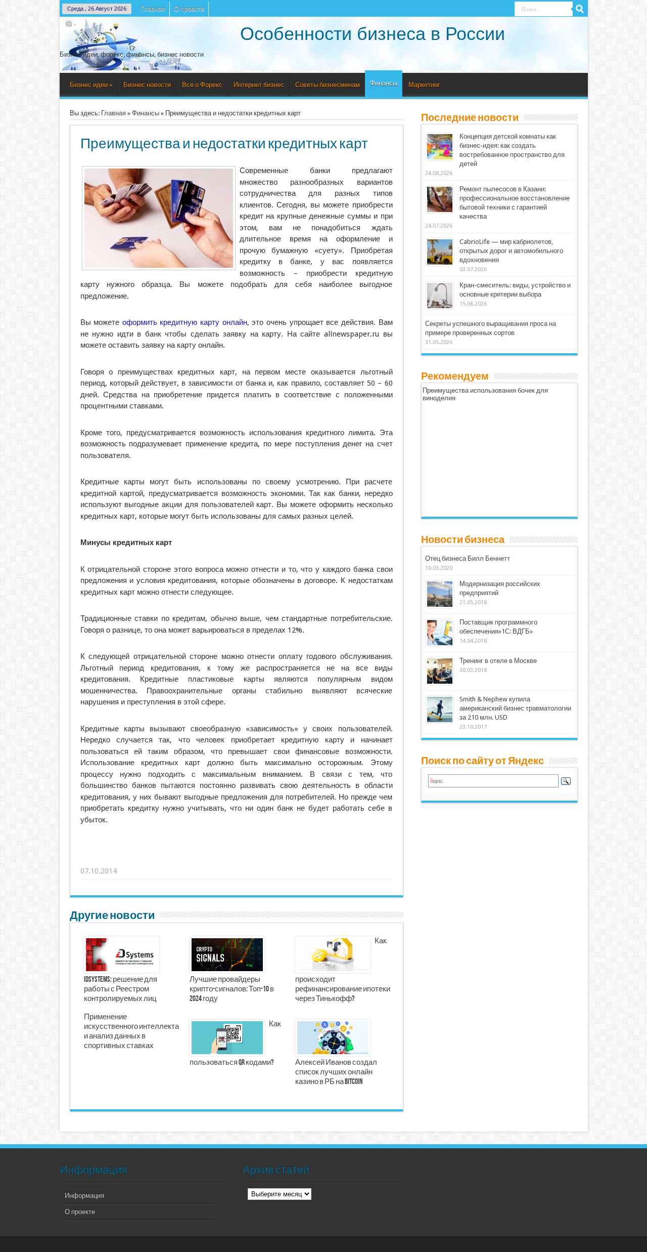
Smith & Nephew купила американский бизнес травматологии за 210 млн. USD (515, 708)
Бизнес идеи (91, 85)
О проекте (189, 9)
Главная (153, 9)
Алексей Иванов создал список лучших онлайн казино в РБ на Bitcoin (336, 1072)
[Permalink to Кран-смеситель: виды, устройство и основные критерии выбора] (439, 307)
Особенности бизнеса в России (372, 33)
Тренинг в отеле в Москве (498, 660)
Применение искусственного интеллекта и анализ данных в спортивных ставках (131, 1032)
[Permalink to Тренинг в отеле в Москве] (439, 682)
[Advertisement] (237, 858)
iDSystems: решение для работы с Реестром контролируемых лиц (120, 989)
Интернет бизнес (259, 85)
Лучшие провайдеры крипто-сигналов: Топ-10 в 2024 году (232, 989)
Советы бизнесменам (327, 85)
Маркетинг (424, 85)
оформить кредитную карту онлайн (184, 322)
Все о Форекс (202, 85)
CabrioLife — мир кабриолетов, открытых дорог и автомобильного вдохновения (511, 251)
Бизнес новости (147, 85)
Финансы (383, 83)
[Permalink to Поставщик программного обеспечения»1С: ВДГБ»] (439, 644)
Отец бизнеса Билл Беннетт (467, 558)
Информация (84, 1195)
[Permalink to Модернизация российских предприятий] (439, 605)
